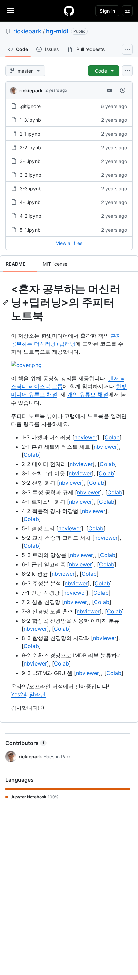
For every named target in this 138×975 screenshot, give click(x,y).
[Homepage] (69, 10)
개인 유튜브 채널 (87, 394)
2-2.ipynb (30, 147)
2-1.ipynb (30, 134)
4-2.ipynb (30, 216)
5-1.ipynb (30, 230)
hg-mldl (57, 31)
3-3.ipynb (31, 188)
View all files (69, 243)
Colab (112, 437)
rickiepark (27, 31)
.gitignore (30, 106)
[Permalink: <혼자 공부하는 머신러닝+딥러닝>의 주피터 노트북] (6, 302)
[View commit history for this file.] (122, 90)
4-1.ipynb (30, 202)
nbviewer (85, 437)
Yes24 (18, 694)
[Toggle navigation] (10, 10)
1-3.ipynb (30, 120)
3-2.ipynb (30, 175)
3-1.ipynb (30, 161)
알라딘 (37, 694)
